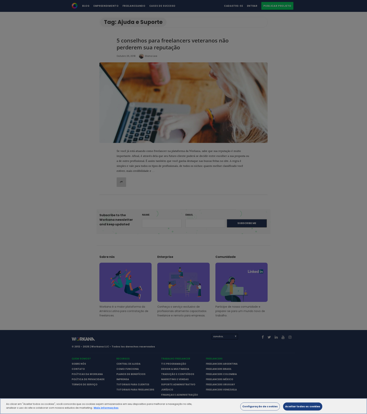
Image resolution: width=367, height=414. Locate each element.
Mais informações (106, 407)
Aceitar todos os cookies (302, 406)
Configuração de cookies (260, 406)
